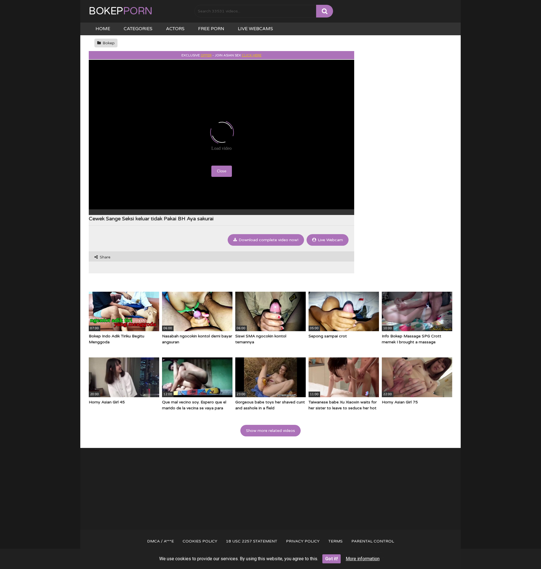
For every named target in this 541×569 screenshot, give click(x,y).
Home (103, 29)
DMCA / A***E (160, 541)
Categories (138, 29)
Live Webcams (255, 29)
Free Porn (211, 29)
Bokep (120, 11)
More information (363, 558)
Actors (175, 29)
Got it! (331, 558)
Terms (335, 541)
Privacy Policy (303, 541)
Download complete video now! (268, 240)
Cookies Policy (200, 541)
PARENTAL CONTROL (372, 541)
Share (104, 257)
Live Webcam (330, 240)
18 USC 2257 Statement (251, 541)
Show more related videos (270, 430)
